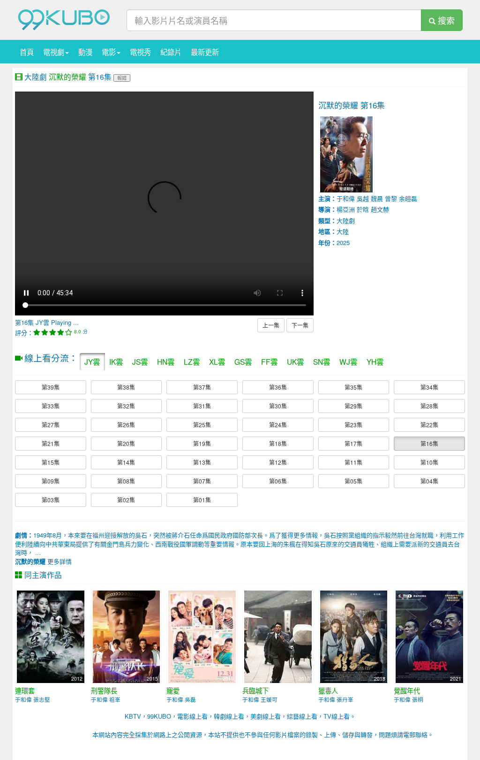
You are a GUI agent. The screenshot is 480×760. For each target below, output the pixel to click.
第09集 (51, 481)
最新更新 (205, 51)
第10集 (429, 462)
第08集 (126, 481)
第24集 (278, 425)
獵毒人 (328, 690)
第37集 (202, 387)
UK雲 (295, 361)
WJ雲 (348, 361)
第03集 (51, 500)
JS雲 (140, 361)
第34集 (429, 387)
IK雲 (116, 361)
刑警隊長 (104, 690)
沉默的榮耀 (67, 76)
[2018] (354, 635)
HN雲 (166, 361)
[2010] (278, 635)
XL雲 (217, 361)
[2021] (429, 635)
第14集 (126, 462)
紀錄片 (170, 51)
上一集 (270, 325)
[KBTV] (64, 19)
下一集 (300, 325)
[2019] (202, 635)
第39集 (51, 387)
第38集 (126, 387)
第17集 (353, 443)
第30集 (278, 406)
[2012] (50, 635)
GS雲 (243, 361)
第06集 (278, 481)
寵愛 (173, 690)
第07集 (202, 481)
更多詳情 (43, 561)
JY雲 (92, 361)
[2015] (126, 635)
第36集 (278, 387)
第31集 (202, 406)
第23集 (353, 425)
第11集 (353, 462)
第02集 (126, 500)
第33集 (51, 406)
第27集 (51, 425)
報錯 (122, 77)
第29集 (353, 406)
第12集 (278, 462)
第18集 (278, 443)
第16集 (429, 443)
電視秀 (140, 51)
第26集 (126, 425)
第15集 (51, 462)
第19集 (202, 443)
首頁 (27, 51)
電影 (109, 51)
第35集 (353, 387)
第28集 (429, 406)
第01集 (202, 500)
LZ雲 (192, 361)
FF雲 (269, 361)
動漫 (85, 51)
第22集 (429, 425)
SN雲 (321, 361)
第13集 (202, 462)
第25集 (202, 425)
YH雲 (375, 361)
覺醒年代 (407, 690)
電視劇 (53, 51)
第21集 (51, 443)
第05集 (353, 481)
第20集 (126, 443)
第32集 (126, 406)
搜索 (445, 20)
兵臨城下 (255, 690)
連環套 (25, 690)
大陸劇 (35, 76)
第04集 (429, 481)
